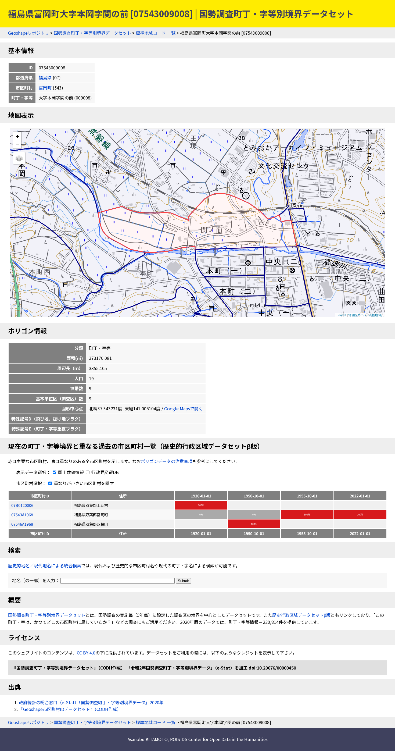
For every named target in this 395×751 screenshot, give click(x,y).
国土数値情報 (71, 472)
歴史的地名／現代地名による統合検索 (44, 565)
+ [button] (17, 136)
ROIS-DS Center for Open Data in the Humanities (219, 739)
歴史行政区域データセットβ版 (301, 615)
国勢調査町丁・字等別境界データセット (92, 33)
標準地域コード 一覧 (155, 33)
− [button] (17, 144)
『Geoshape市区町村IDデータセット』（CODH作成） (70, 709)
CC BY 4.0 (86, 652)
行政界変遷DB (104, 472)
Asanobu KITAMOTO (148, 739)
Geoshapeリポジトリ (28, 33)
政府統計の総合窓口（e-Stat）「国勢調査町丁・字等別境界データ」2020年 (91, 702)
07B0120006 (22, 505)
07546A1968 (22, 524)
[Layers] (19, 158)
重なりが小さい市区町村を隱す (83, 483)
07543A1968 (22, 514)
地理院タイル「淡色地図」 (366, 315)
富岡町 (45, 87)
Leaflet (341, 315)
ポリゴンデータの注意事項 (166, 461)
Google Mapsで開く (183, 408)
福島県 (45, 77)
